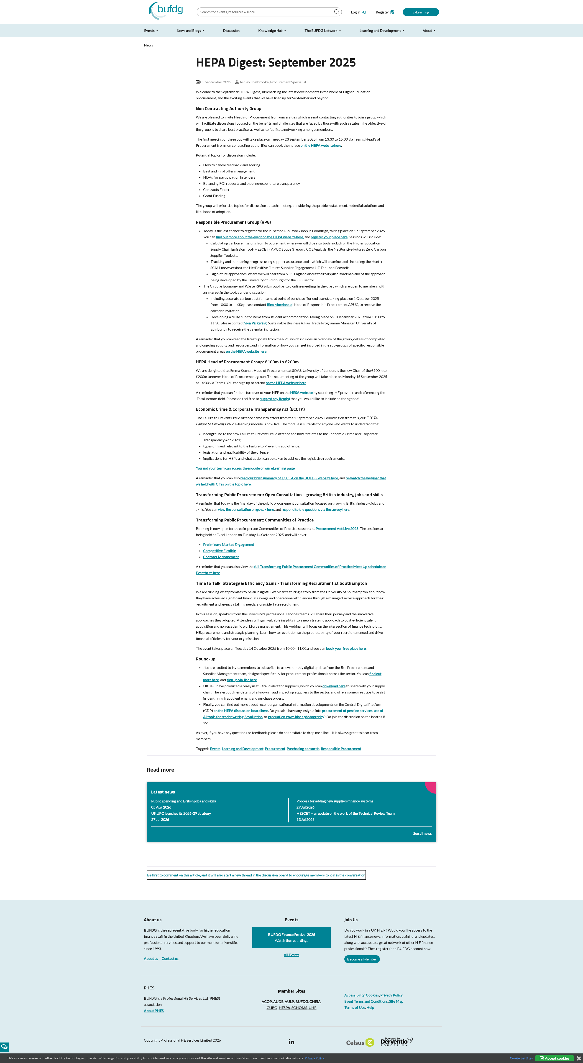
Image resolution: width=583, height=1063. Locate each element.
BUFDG (150, 930)
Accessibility (354, 995)
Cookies (372, 995)
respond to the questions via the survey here (315, 509)
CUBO (272, 1007)
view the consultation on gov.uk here (246, 509)
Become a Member (362, 959)
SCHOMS (299, 1007)
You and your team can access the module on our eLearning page (245, 468)
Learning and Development (380, 30)
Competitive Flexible (219, 550)
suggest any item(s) (275, 398)
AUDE (278, 1001)
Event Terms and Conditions (366, 1001)
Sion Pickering (255, 323)
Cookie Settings (521, 1058)
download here (333, 686)
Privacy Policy (391, 995)
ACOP (267, 1001)
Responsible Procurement (341, 748)
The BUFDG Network (321, 30)
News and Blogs (189, 30)
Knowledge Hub (270, 30)
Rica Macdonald (279, 304)
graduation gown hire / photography (296, 716)
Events (149, 30)
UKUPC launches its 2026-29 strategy (181, 813)
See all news (422, 833)
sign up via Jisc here (242, 680)
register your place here (329, 237)
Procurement (275, 748)
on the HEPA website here (321, 145)
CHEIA (315, 1001)
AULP (289, 1001)
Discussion (231, 30)
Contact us (170, 958)
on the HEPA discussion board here (241, 710)
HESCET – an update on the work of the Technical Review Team (346, 813)
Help (370, 1007)
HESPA (284, 1007)
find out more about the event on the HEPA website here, (260, 237)
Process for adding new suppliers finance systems (335, 801)
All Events (291, 955)
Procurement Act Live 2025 (337, 528)
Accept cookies (556, 1058)
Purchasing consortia (303, 748)
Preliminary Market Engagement (228, 544)
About (428, 30)
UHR (313, 1007)
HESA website (301, 392)
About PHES (154, 1010)
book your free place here (346, 648)
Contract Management (221, 557)
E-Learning (420, 12)
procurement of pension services (347, 710)
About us (151, 958)
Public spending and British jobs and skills (183, 801)
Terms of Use (354, 1007)
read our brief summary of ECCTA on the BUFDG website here (289, 478)
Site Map (396, 1001)
